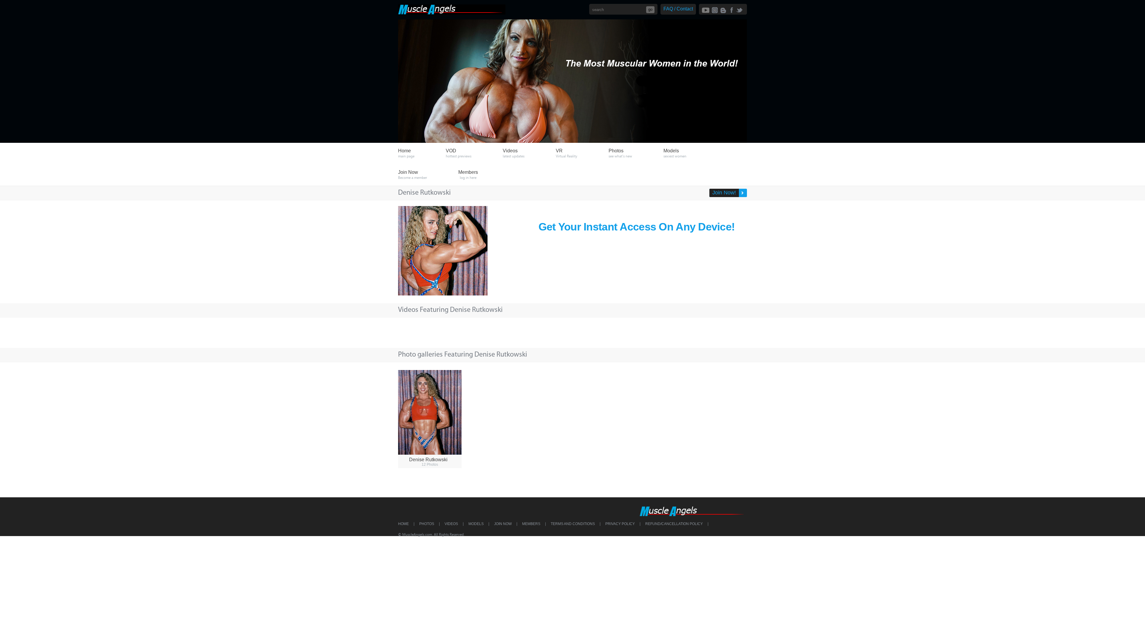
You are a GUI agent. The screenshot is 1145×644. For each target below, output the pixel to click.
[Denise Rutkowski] (430, 412)
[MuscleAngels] (451, 13)
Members (531, 524)
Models (476, 524)
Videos (451, 524)
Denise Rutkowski (428, 459)
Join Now (503, 524)
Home (403, 524)
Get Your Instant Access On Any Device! (637, 227)
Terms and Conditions (573, 524)
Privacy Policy (620, 524)
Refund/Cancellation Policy (674, 524)
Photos (426, 524)
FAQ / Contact (678, 8)
